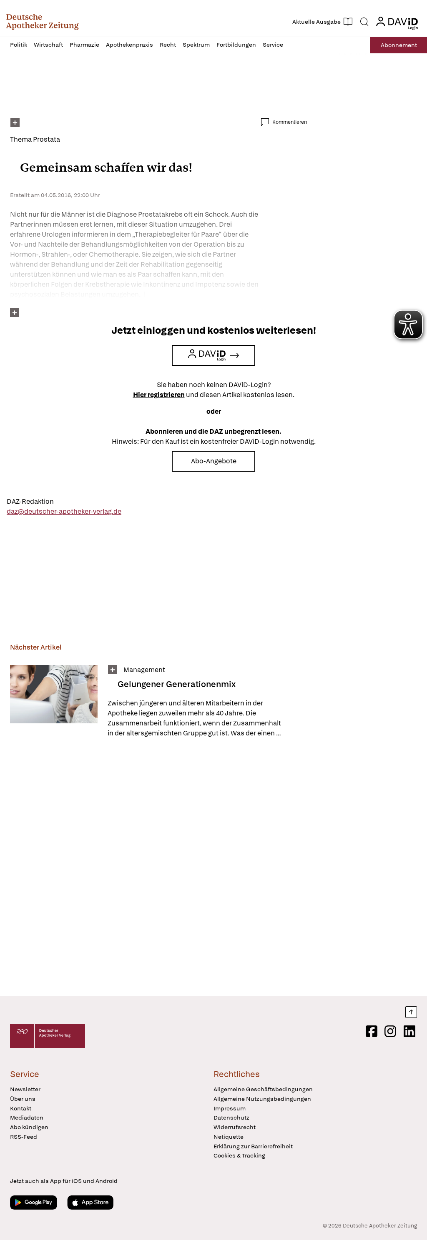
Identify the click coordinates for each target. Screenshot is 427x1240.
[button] (42, 21)
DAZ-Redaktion (30, 501)
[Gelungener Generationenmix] (54, 701)
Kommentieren (289, 122)
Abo (399, 45)
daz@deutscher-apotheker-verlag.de (64, 511)
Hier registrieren (159, 394)
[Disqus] (158, 868)
